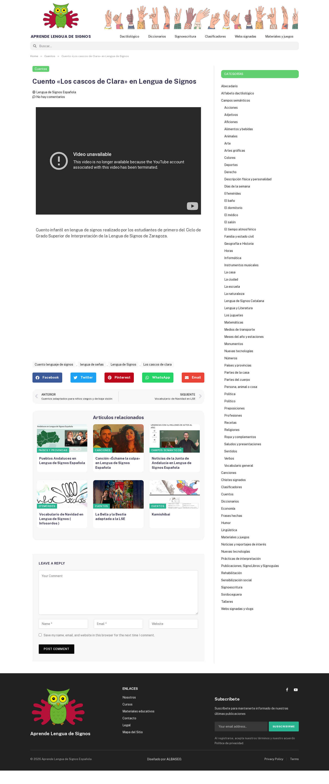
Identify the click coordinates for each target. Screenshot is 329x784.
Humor (226, 523)
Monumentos (233, 344)
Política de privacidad (229, 743)
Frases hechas (231, 516)
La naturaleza (234, 294)
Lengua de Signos (123, 364)
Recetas (230, 422)
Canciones (103, 450)
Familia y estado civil (239, 236)
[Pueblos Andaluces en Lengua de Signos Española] (62, 438)
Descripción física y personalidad (247, 179)
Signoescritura (185, 36)
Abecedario (229, 86)
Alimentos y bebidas (238, 129)
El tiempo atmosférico (240, 229)
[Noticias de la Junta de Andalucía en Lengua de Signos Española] (175, 438)
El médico (231, 215)
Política (229, 394)
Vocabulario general (238, 465)
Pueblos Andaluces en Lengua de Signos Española (62, 460)
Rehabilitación (231, 573)
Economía (228, 508)
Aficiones (231, 122)
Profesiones (233, 415)
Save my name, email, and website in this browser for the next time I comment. (99, 635)
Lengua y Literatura (238, 308)
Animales (230, 136)
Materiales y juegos (279, 36)
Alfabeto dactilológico (237, 93)
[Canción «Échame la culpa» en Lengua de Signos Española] (118, 438)
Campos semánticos (166, 450)
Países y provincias (53, 450)
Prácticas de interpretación (241, 558)
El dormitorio (233, 208)
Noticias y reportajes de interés (243, 544)
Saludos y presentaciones (242, 444)
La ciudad (231, 279)
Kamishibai (161, 514)
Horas (228, 251)
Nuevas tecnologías (238, 351)
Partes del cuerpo (237, 379)
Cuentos (41, 69)
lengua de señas (92, 364)
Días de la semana (237, 186)
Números (230, 358)
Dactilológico (129, 36)
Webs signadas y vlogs (237, 609)
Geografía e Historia (239, 243)
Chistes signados (233, 480)
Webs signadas (245, 36)
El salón (230, 222)
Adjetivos (231, 115)
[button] (47, 378)
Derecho (230, 172)
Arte (227, 143)
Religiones (231, 430)
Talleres (227, 601)
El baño (229, 200)
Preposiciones (234, 408)
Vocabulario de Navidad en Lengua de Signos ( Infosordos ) (61, 518)
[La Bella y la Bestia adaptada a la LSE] (118, 494)
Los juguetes (233, 315)
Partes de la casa (236, 372)
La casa (229, 272)
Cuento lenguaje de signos (54, 364)
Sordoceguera (231, 594)
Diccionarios (157, 36)
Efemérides (47, 506)
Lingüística (229, 530)
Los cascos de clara (157, 364)
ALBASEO (174, 759)
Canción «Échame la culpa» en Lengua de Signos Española (117, 462)
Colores (229, 158)
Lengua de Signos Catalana (244, 301)
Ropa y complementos (240, 437)
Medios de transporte (239, 329)
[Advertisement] (118, 305)
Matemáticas (233, 322)
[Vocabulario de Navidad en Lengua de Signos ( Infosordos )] (62, 494)
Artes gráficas (234, 150)
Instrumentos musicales (241, 265)
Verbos (229, 458)
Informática (232, 258)
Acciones (231, 107)
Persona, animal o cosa (240, 387)
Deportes (231, 165)
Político (229, 401)
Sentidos (230, 451)
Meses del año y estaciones (244, 337)
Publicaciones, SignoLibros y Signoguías (250, 566)
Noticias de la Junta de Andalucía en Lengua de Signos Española (171, 462)
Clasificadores (215, 36)
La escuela (232, 286)
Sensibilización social (236, 580)
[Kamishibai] (175, 494)
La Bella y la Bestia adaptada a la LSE (110, 516)
